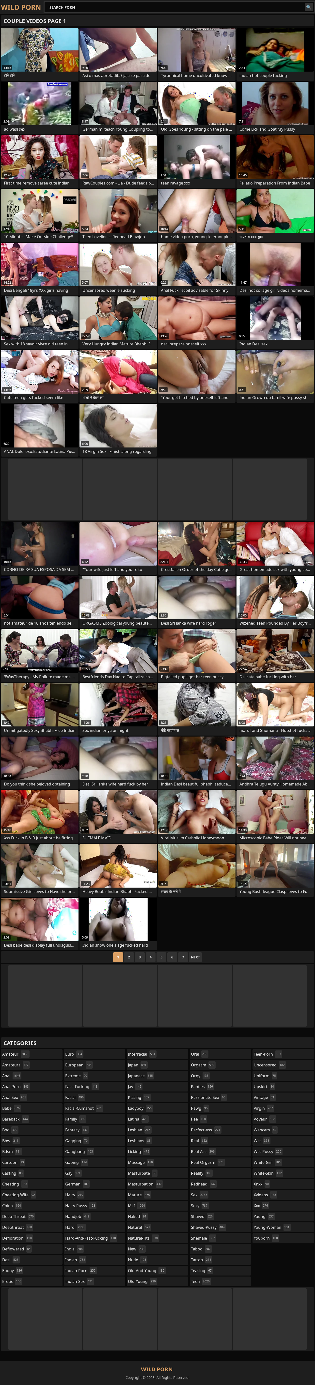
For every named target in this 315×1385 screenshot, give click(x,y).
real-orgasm (207, 1162)
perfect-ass (205, 1130)
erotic (11, 1281)
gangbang (79, 1151)
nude (137, 1259)
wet (261, 1140)
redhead (203, 1184)
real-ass (203, 1151)
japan (137, 1065)
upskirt (264, 1086)
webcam (265, 1130)
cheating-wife (18, 1195)
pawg (199, 1108)
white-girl (267, 1162)
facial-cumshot (83, 1108)
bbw (10, 1140)
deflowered (16, 1249)
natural (139, 1227)
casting (12, 1173)
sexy (199, 1205)
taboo (201, 1249)
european (78, 1065)
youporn (266, 1238)
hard (74, 1227)
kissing (138, 1097)
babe (11, 1108)
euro (73, 1054)
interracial (141, 1054)
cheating (14, 1184)
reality (201, 1173)
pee (198, 1119)
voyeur (264, 1119)
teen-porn (267, 1054)
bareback (15, 1119)
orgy (199, 1075)
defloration (17, 1238)
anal (11, 1075)
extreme (76, 1075)
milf (136, 1205)
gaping (76, 1162)
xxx (261, 1205)
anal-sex (14, 1097)
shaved (202, 1216)
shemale (203, 1238)
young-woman (271, 1227)
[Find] (309, 7)
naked (137, 1216)
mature (139, 1195)
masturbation (145, 1184)
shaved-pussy (208, 1227)
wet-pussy (267, 1151)
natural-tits (143, 1238)
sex (199, 1195)
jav (134, 1086)
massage (140, 1162)
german (77, 1184)
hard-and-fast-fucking (90, 1238)
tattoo (201, 1259)
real (199, 1140)
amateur (15, 1054)
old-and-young (146, 1270)
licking (138, 1151)
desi (10, 1259)
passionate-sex (208, 1097)
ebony (12, 1270)
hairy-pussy (80, 1205)
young (264, 1216)
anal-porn (15, 1086)
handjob (77, 1216)
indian (75, 1259)
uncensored (269, 1065)
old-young (142, 1281)
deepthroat (17, 1227)
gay (72, 1173)
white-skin (268, 1173)
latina (137, 1119)
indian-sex (79, 1281)
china (11, 1205)
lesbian (139, 1130)
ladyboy (140, 1108)
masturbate (142, 1173)
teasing (201, 1270)
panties (202, 1086)
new (136, 1249)
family (75, 1119)
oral (199, 1054)
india (74, 1249)
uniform (265, 1075)
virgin (263, 1108)
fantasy (76, 1130)
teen (200, 1281)
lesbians (139, 1140)
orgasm (202, 1065)
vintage (264, 1097)
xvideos (265, 1195)
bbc (9, 1130)
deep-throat (18, 1216)
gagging (76, 1140)
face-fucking (81, 1086)
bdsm (11, 1151)
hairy (74, 1195)
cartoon (13, 1162)
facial (74, 1097)
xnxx (261, 1184)
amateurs (15, 1065)
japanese (140, 1075)
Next (195, 957)
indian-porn (80, 1270)
